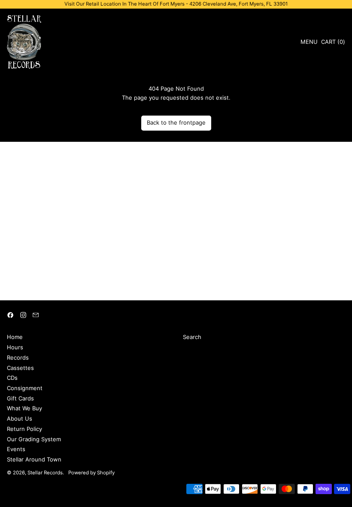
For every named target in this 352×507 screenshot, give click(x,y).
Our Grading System (34, 439)
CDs (12, 377)
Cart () (333, 43)
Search (192, 336)
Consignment (24, 388)
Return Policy (24, 428)
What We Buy (24, 408)
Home (15, 336)
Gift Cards (20, 398)
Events (16, 449)
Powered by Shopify (91, 473)
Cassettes (20, 367)
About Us (19, 418)
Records (18, 357)
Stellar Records (45, 473)
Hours (15, 347)
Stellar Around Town (34, 459)
